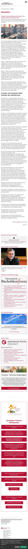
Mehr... (2, 547)
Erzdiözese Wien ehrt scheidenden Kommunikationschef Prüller (12, 358)
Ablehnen (17, 547)
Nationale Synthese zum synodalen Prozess (14, 479)
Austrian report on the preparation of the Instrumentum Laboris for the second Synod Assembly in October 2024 (14, 454)
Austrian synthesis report (14, 502)
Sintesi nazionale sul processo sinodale (14, 497)
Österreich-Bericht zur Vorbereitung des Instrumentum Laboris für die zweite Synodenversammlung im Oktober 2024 (14, 446)
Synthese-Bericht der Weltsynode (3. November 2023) (14, 474)
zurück (24, 224)
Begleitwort (14, 488)
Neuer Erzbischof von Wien (9, 247)
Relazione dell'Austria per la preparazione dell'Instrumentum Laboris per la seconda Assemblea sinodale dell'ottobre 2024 (14, 463)
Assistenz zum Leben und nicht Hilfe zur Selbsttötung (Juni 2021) (13, 305)
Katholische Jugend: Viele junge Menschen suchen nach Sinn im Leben (14, 353)
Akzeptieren (23, 547)
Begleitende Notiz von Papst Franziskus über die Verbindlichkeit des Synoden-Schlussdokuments (14, 433)
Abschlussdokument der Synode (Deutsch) (14, 427)
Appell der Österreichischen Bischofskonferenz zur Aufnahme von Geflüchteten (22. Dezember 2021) (15, 293)
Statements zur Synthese (14, 484)
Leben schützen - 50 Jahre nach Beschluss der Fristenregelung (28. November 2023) (14, 286)
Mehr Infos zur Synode (14, 507)
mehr (3, 271)
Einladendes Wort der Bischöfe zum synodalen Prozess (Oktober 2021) (15, 302)
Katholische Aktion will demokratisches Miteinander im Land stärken (13, 350)
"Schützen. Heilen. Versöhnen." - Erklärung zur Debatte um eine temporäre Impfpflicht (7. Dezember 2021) (15, 297)
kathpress (18, 222)
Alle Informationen (14, 388)
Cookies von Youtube (15, 241)
